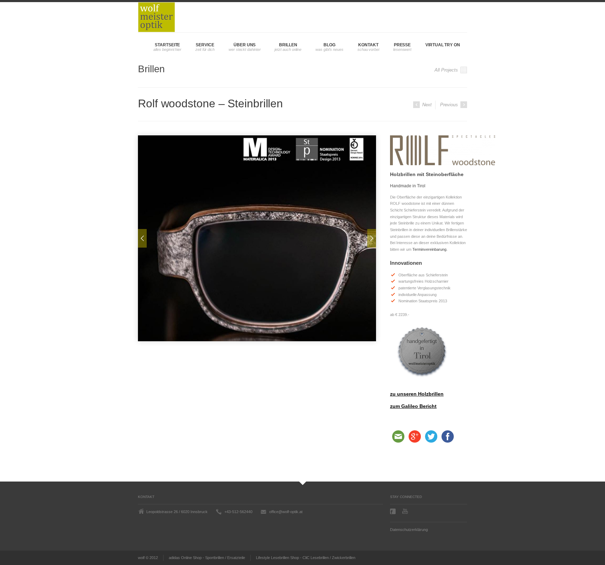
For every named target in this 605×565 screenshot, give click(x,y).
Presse (402, 44)
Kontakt (368, 44)
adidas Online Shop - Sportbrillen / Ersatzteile (207, 558)
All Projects (446, 70)
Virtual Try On (442, 44)
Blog (329, 44)
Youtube (405, 511)
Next (426, 104)
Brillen (288, 44)
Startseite (167, 44)
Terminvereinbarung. (429, 249)
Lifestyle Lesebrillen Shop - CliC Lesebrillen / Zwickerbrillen (305, 558)
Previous (449, 104)
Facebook (393, 511)
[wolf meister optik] (156, 17)
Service (205, 44)
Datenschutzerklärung (409, 529)
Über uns (245, 44)
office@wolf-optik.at (285, 512)
